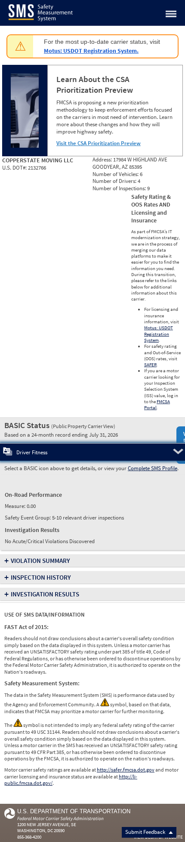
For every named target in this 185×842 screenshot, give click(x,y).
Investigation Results (45, 594)
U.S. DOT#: (15, 167)
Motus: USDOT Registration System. (91, 51)
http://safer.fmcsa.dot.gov (125, 769)
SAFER (150, 365)
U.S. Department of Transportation (73, 811)
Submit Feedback (145, 832)
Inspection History (41, 577)
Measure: (16, 506)
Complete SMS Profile (152, 468)
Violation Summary (40, 560)
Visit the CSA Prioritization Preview (98, 143)
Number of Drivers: (115, 181)
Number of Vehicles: (116, 174)
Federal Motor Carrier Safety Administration (60, 818)
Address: (102, 159)
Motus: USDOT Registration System (158, 334)
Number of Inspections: (119, 188)
